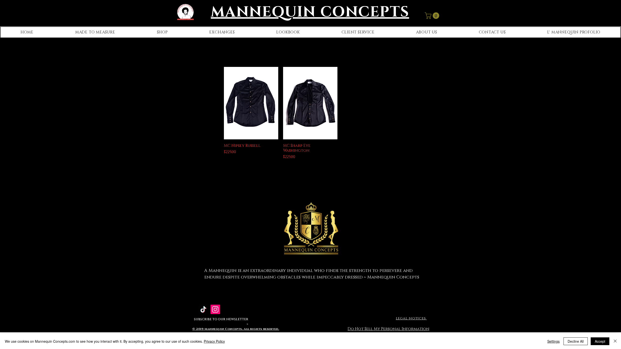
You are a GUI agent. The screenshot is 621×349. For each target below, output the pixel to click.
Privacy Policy (214, 341)
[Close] (615, 341)
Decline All (576, 341)
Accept (600, 341)
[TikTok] (203, 309)
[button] (433, 15)
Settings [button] (553, 341)
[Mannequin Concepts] (215, 309)
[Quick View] (251, 103)
